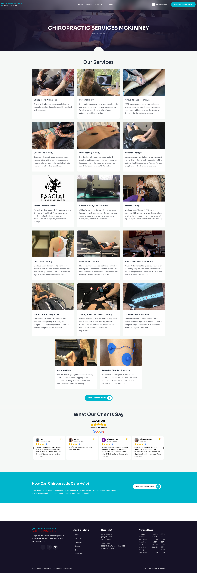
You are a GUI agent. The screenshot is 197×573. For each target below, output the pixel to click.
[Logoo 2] (44, 528)
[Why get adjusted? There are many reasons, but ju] (16, 512)
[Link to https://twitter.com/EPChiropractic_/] (55, 547)
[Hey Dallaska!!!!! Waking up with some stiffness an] (147, 512)
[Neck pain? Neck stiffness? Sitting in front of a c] (82, 512)
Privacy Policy (146, 568)
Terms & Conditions (158, 568)
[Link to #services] (98, 52)
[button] (163, 448)
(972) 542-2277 (162, 4)
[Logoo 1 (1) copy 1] (11, 3)
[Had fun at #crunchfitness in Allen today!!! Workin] (114, 512)
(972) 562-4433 (106, 539)
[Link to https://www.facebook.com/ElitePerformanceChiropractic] (43, 547)
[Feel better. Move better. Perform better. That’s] (49, 512)
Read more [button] (39, 457)
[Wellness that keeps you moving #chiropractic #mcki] (180, 512)
